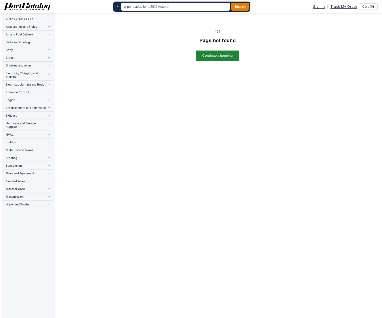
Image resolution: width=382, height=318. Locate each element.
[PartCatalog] (27, 6)
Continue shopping (217, 55)
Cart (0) (368, 6)
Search (240, 6)
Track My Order (343, 6)
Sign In (319, 6)
